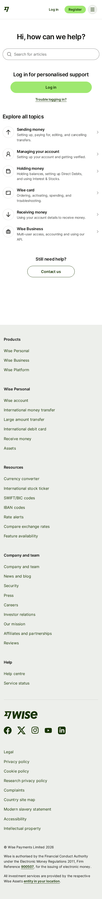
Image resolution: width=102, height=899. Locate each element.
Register (75, 9)
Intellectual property (22, 828)
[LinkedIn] (62, 731)
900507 (27, 867)
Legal (9, 751)
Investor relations (19, 614)
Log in (54, 9)
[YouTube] (48, 731)
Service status (16, 683)
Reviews (11, 643)
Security (11, 585)
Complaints (14, 790)
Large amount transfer (24, 419)
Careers (11, 605)
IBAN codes (14, 507)
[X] (21, 731)
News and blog (17, 576)
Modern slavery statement (27, 809)
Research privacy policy (25, 780)
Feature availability (21, 536)
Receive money (17, 438)
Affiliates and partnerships (28, 633)
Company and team (21, 566)
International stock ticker (26, 488)
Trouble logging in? (50, 99)
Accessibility (15, 818)
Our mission (14, 624)
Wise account (16, 400)
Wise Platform (16, 369)
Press (9, 595)
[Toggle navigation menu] (92, 9)
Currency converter (21, 478)
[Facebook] (8, 731)
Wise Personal (16, 350)
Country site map (19, 799)
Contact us (51, 271)
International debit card (25, 429)
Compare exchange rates (27, 526)
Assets (10, 448)
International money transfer (29, 410)
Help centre (14, 673)
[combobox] (57, 54)
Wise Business (16, 360)
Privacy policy (16, 761)
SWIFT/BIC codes (19, 498)
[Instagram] (35, 731)
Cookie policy (16, 771)
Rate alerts (13, 517)
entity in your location (42, 881)
